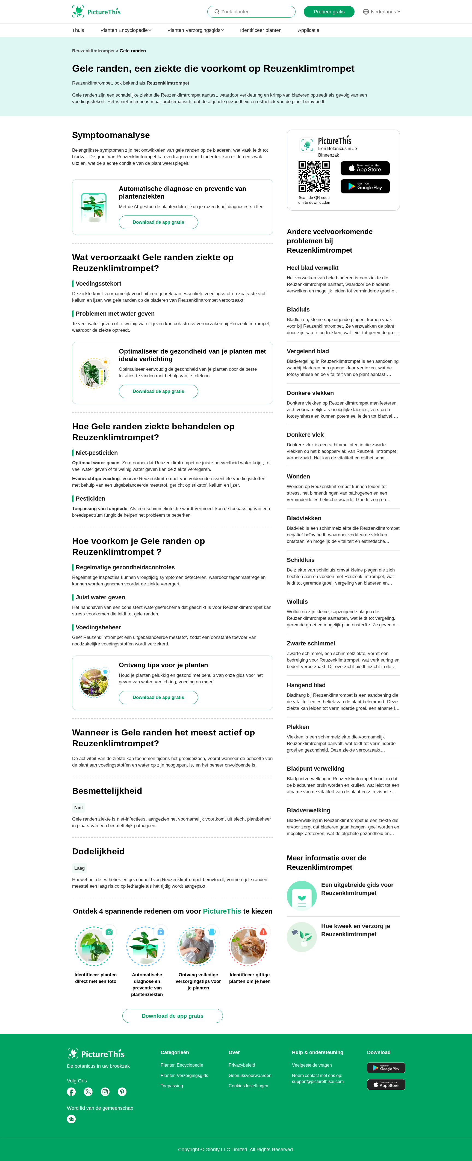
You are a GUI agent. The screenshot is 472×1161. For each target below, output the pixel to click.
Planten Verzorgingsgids (184, 1075)
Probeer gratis (329, 11)
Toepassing (172, 1086)
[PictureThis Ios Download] (365, 168)
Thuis (78, 30)
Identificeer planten (261, 30)
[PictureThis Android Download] (365, 186)
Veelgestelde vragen (312, 1065)
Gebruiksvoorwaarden (250, 1075)
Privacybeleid (242, 1065)
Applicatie (308, 30)
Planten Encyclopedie (182, 1065)
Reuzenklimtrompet (93, 50)
